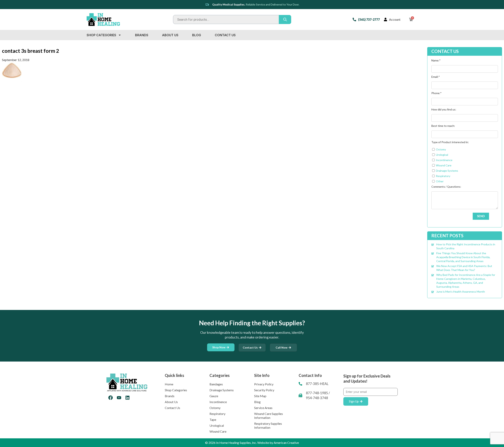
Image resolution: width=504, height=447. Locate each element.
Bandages (216, 384)
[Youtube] (119, 397)
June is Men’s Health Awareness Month (460, 291)
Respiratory (217, 413)
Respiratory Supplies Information (268, 425)
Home (169, 384)
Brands (141, 35)
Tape (212, 419)
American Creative (286, 442)
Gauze (213, 396)
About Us (170, 35)
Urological (216, 425)
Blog (196, 35)
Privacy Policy (263, 384)
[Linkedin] (127, 397)
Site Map (260, 396)
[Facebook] (110, 397)
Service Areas (263, 408)
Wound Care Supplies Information (268, 415)
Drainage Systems (221, 390)
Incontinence (218, 402)
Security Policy (264, 390)
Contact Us (225, 35)
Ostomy (214, 408)
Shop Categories (101, 35)
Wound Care (217, 431)
